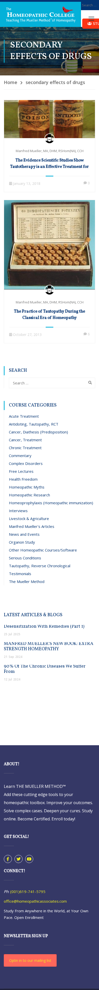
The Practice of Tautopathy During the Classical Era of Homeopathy (49, 315)
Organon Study (22, 542)
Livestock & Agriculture (29, 518)
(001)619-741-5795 (27, 891)
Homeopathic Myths (26, 487)
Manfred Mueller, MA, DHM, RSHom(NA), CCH (50, 151)
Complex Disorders (26, 463)
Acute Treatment (24, 416)
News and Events (24, 534)
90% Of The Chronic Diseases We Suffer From (45, 669)
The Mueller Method (26, 581)
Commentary (20, 455)
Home (10, 82)
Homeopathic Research (29, 494)
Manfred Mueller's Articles (31, 526)
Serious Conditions (25, 557)
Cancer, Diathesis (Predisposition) (38, 431)
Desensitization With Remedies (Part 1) (44, 626)
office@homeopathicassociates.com (35, 901)
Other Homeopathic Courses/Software (43, 550)
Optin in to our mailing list (30, 960)
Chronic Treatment (25, 447)
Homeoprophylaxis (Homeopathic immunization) (51, 502)
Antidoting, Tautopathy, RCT (33, 424)
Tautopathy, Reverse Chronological (39, 565)
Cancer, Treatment (25, 439)
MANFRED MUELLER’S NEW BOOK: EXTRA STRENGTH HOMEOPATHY (48, 646)
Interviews (18, 510)
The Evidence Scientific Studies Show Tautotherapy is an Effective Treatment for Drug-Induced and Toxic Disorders (49, 167)
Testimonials (20, 573)
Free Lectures (21, 471)
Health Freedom (23, 479)
